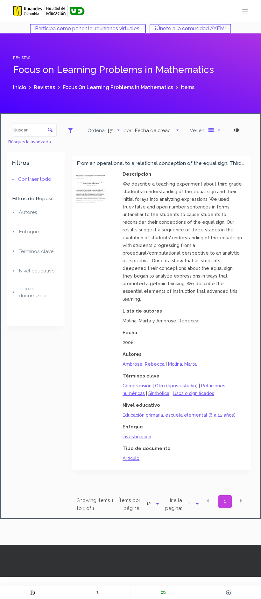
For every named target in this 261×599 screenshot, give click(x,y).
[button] (208, 501)
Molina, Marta (182, 364)
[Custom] (32, 592)
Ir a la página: (173, 504)
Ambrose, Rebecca (144, 364)
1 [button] (225, 501)
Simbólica (158, 393)
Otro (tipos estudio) (176, 385)
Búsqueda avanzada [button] (30, 141)
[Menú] (245, 11)
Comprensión (137, 385)
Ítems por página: (129, 504)
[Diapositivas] (238, 130)
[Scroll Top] (228, 592)
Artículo (131, 458)
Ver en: (198, 130)
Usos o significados (193, 393)
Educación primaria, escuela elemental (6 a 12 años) (179, 415)
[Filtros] (72, 130)
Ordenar (97, 130)
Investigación (137, 436)
